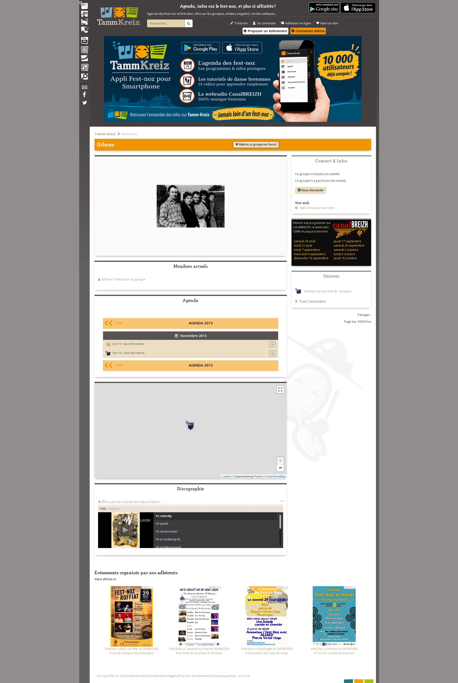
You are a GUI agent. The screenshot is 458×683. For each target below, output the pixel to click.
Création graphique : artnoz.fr (230, 676)
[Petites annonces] (84, 77)
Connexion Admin (310, 31)
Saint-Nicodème (134, 344)
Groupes (344, 291)
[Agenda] (84, 41)
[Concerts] (84, 14)
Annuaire (129, 133)
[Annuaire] (84, 50)
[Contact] (84, 89)
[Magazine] (84, 68)
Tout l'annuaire (312, 301)
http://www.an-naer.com (316, 208)
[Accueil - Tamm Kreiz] (118, 14)
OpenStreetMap (276, 476)
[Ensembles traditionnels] (84, 28)
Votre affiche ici (105, 579)
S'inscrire (241, 23)
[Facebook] (84, 96)
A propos (103, 676)
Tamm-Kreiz (105, 133)
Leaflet (226, 476)
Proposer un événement (194, 676)
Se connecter (266, 23)
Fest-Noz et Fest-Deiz (319, 291)
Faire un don (329, 23)
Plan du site (117, 676)
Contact (130, 676)
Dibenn (114, 509)
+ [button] (280, 461)
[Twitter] (84, 105)
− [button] (280, 468)
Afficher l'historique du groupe (123, 279)
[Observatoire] (84, 59)
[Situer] (272, 344)
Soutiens (142, 676)
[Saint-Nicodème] (191, 426)
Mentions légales (166, 676)
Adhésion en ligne (298, 23)
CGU (152, 676)
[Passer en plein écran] (280, 389)
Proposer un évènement (267, 31)
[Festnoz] (84, 5)
